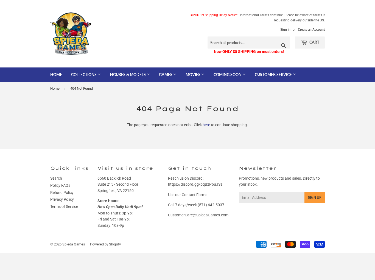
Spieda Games (73, 244)
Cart (314, 42)
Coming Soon (228, 74)
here (206, 125)
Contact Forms (194, 195)
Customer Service (274, 74)
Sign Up (314, 198)
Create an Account (311, 30)
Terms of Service (64, 206)
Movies (193, 74)
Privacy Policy (62, 199)
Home (56, 74)
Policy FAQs (60, 185)
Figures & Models (128, 74)
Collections (84, 74)
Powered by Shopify (105, 244)
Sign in (285, 30)
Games (166, 74)
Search (56, 178)
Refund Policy (62, 192)
